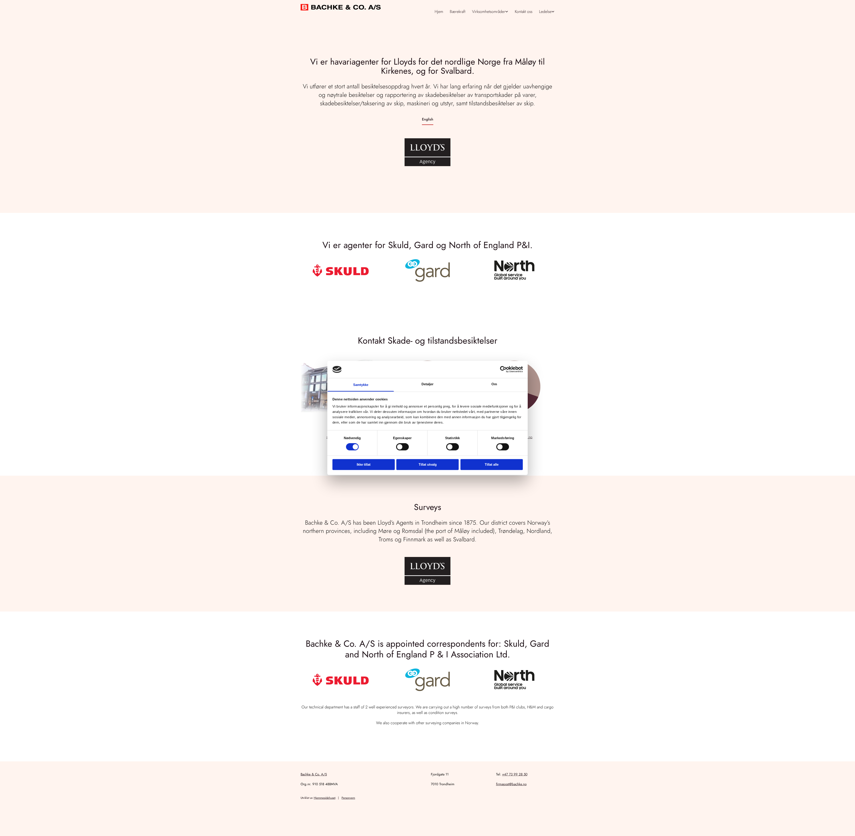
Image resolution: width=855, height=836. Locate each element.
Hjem (439, 11)
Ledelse (545, 11)
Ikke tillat (363, 464)
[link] (490, 12)
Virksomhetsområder (488, 11)
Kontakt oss (523, 11)
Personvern (348, 798)
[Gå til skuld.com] (341, 270)
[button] (427, 119)
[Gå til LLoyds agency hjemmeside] (427, 152)
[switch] (402, 447)
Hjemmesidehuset (324, 798)
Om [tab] (494, 384)
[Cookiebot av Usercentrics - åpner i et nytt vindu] (503, 369)
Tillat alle (492, 464)
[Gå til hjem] (341, 7)
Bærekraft (457, 11)
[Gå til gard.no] (427, 270)
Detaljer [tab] (427, 384)
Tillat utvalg (428, 464)
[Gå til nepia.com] (514, 270)
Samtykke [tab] (360, 385)
